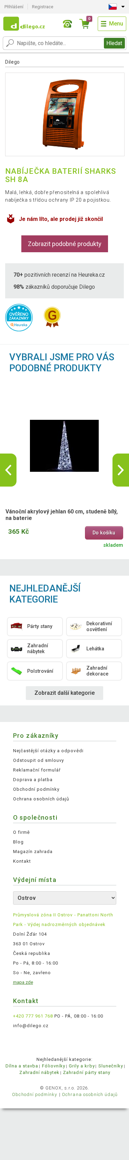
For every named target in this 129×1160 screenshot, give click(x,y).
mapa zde (23, 982)
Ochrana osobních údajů (41, 798)
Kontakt (22, 861)
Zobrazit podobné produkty (64, 243)
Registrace (42, 6)
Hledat (114, 43)
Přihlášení (13, 6)
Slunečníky (110, 1065)
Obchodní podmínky (36, 789)
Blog (18, 841)
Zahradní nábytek (39, 1072)
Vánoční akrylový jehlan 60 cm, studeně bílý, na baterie (62, 514)
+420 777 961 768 (33, 1016)
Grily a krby (82, 1065)
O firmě (21, 832)
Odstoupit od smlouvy (38, 760)
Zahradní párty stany (86, 1072)
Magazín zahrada (33, 851)
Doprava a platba (33, 779)
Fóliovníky (53, 1065)
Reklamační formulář (37, 770)
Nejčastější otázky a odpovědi (48, 750)
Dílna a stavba (22, 1065)
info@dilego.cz (31, 1025)
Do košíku (104, 533)
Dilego (12, 62)
